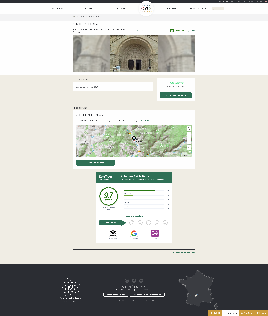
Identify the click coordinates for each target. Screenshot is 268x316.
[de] (265, 1)
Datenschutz (142, 300)
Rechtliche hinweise (129, 300)
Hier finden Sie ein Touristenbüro (147, 295)
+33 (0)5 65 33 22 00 (134, 286)
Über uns (117, 300)
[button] (265, 1)
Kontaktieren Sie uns (116, 295)
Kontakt (151, 300)
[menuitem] (57, 8)
